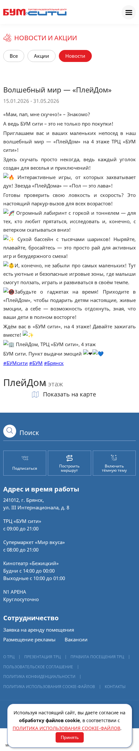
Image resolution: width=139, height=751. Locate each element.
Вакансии (76, 639)
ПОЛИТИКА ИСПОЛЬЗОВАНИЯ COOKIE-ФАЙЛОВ (49, 686)
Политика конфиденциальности (39, 676)
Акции (41, 56)
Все (14, 56)
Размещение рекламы (29, 639)
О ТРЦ (9, 657)
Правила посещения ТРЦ (97, 657)
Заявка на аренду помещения (38, 629)
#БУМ (36, 363)
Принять (70, 737)
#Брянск (54, 363)
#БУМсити (15, 363)
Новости (75, 56)
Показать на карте (68, 394)
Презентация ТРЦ (42, 657)
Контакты (115, 686)
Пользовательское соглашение (38, 667)
